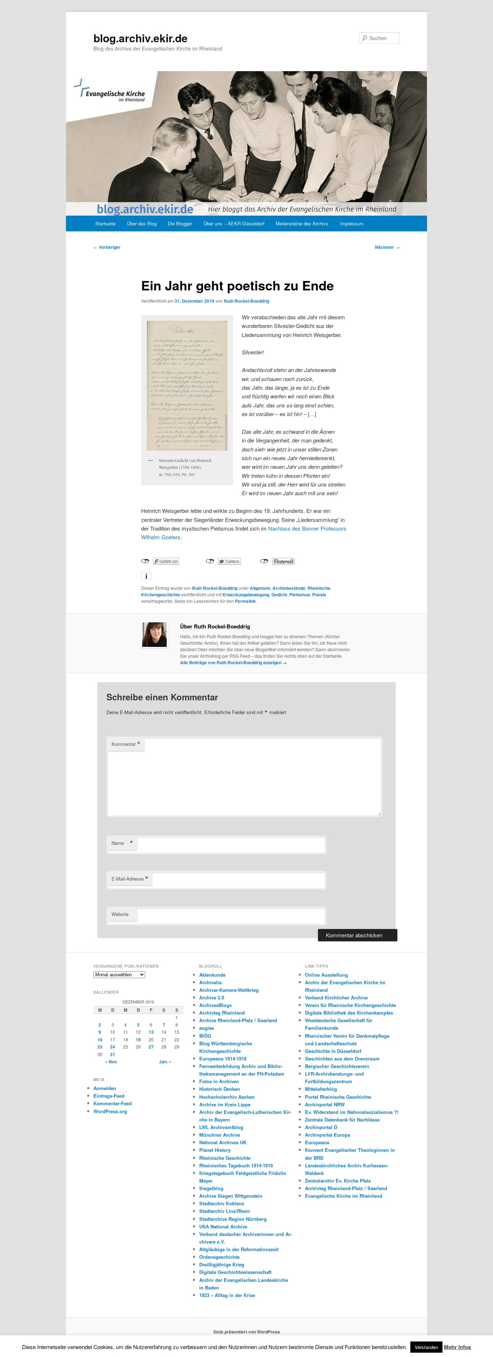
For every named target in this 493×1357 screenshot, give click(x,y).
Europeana (317, 1142)
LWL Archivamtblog (221, 1127)
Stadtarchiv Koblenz (221, 1203)
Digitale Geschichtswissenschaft (235, 1272)
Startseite (105, 223)
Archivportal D (321, 1127)
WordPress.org (110, 1111)
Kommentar (126, 744)
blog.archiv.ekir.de (140, 38)
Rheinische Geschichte (224, 1157)
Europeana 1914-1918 (223, 1058)
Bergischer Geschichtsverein (337, 1066)
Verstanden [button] (426, 1347)
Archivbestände (288, 588)
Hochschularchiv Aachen (227, 1096)
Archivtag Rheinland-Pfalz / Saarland (346, 1188)
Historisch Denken (219, 1088)
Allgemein (260, 588)
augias (206, 1027)
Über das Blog (142, 223)
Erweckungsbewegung (246, 594)
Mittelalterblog (321, 1088)
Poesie (319, 594)
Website (120, 914)
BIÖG (205, 1035)
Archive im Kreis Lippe (224, 1104)
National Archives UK (223, 1142)
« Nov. (111, 1061)
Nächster (387, 247)
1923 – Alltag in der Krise (227, 1295)
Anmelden (104, 1088)
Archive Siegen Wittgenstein (230, 1195)
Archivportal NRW (325, 1104)
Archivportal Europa (327, 1134)
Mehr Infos (457, 1347)
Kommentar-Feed (112, 1103)
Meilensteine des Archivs (302, 223)
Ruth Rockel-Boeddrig (246, 301)
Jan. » (165, 1061)
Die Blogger (180, 223)
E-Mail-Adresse (130, 879)
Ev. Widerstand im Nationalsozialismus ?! (351, 1111)
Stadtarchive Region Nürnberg (233, 1218)
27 (151, 1046)
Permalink (245, 601)
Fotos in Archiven (219, 1081)
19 (138, 1039)
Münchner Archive (219, 1134)
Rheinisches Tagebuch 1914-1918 (236, 1165)
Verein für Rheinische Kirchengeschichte (350, 1005)
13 (151, 1032)
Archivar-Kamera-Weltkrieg (229, 989)
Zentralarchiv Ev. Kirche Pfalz (338, 1180)
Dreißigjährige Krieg (221, 1264)
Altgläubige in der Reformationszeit (239, 1249)
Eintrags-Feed (109, 1095)
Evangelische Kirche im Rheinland (343, 1195)
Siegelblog (211, 1188)
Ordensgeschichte (219, 1256)
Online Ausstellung (326, 974)
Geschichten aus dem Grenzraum (342, 1058)
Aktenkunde (212, 974)
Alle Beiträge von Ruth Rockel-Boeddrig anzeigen (233, 662)
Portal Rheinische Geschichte (338, 1096)
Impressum (351, 223)
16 (99, 1039)
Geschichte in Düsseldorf (333, 1050)
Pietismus (299, 594)
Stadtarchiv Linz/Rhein (224, 1210)
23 (99, 1046)
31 (112, 1054)
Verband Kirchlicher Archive (336, 997)
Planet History (215, 1149)
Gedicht (279, 594)
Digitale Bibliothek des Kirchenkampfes (349, 1012)
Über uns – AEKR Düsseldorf (234, 223)
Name (122, 843)
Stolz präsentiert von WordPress (246, 1331)
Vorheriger (107, 247)
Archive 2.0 (211, 997)
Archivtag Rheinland (222, 1012)
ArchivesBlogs (215, 1005)
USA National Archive (223, 1226)
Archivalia (210, 982)
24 (112, 1046)
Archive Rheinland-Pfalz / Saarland (238, 1020)
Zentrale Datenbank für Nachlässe (342, 1119)
